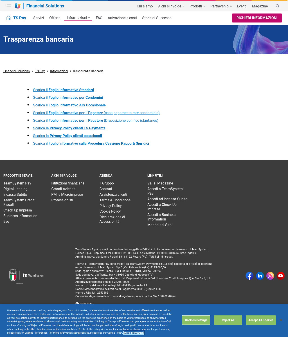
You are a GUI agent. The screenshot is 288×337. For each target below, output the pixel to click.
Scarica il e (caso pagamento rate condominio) (96, 113)
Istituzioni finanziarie (67, 183)
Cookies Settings (196, 320)
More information (134, 332)
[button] (8, 5)
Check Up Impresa (17, 210)
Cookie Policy (110, 211)
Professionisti (62, 200)
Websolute (85, 304)
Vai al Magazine (160, 183)
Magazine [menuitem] (260, 6)
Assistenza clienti (113, 194)
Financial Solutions (16, 71)
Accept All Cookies (260, 320)
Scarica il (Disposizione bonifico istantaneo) (95, 120)
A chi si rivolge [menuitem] (170, 6)
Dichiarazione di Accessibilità (112, 219)
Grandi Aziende (63, 189)
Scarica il (63, 90)
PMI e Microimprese (67, 194)
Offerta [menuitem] (55, 18)
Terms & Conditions (114, 200)
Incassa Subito (15, 194)
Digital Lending (15, 189)
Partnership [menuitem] (220, 6)
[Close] (281, 320)
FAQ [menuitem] (99, 18)
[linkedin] (260, 276)
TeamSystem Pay (17, 183)
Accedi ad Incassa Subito (167, 199)
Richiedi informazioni (256, 18)
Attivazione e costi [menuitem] (122, 18)
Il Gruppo (106, 183)
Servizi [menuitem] (38, 18)
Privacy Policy (110, 206)
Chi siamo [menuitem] (145, 6)
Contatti (105, 189)
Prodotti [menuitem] (196, 6)
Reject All (228, 320)
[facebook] (249, 276)
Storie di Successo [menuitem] (156, 18)
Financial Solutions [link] (45, 6)
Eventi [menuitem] (242, 6)
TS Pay (40, 71)
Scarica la (69, 128)
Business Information (20, 216)
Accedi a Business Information (161, 217)
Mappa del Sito (159, 225)
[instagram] (270, 276)
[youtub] (281, 276)
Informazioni (77, 18)
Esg (6, 221)
